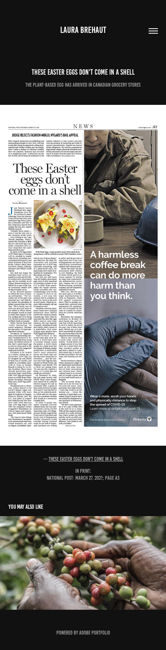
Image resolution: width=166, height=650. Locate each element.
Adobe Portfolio (94, 633)
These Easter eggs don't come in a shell (86, 459)
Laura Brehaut (83, 30)
